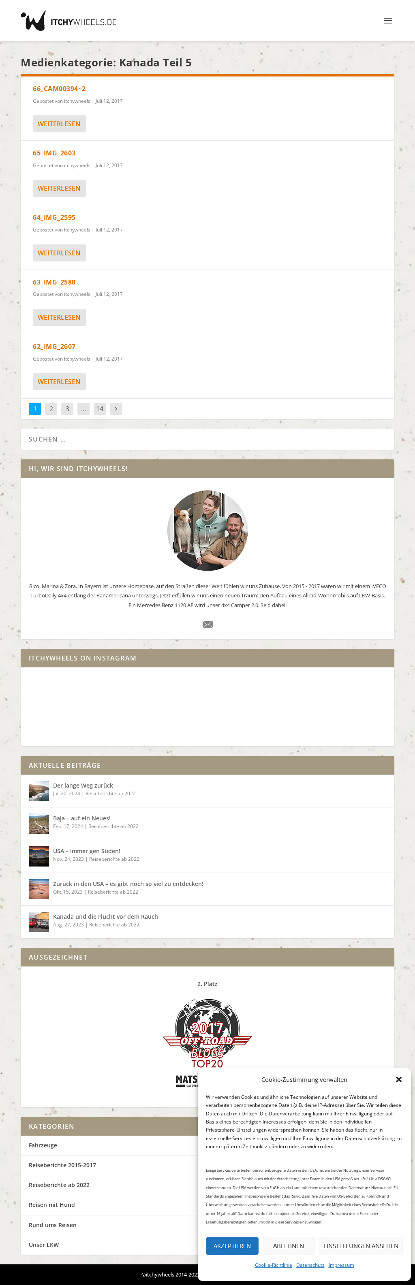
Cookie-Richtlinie (273, 1265)
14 (99, 408)
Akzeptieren (232, 1246)
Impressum (341, 1265)
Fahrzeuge (43, 1145)
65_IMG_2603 (54, 153)
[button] (399, 1079)
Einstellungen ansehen (360, 1246)
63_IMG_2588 (54, 282)
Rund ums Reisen (53, 1225)
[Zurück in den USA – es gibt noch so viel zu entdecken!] (39, 889)
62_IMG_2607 (54, 346)
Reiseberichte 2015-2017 (62, 1165)
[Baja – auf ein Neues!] (39, 823)
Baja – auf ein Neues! (82, 818)
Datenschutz (310, 1265)
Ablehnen (288, 1246)
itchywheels (77, 101)
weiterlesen (59, 123)
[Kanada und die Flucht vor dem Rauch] (39, 922)
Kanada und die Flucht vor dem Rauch (105, 916)
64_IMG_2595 (54, 217)
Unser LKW (44, 1245)
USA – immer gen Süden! (86, 851)
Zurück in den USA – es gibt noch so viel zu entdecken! (128, 884)
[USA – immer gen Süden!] (39, 856)
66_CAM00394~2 (59, 88)
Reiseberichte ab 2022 (111, 793)
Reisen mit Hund (52, 1205)
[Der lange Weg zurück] (39, 791)
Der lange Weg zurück (83, 785)
